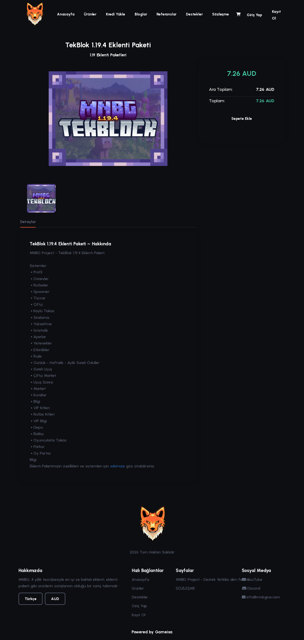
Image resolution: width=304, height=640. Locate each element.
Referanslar (166, 14)
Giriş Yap (254, 15)
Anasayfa (65, 14)
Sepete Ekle (241, 118)
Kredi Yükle (115, 14)
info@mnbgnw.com (262, 597)
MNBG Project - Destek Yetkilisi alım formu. (213, 579)
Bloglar (141, 14)
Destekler (194, 14)
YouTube (254, 579)
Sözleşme (220, 14)
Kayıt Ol (276, 14)
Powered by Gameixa (152, 632)
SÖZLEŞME (185, 588)
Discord (253, 588)
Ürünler (90, 14)
